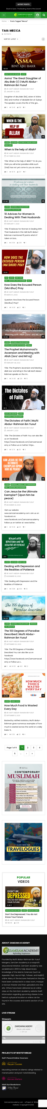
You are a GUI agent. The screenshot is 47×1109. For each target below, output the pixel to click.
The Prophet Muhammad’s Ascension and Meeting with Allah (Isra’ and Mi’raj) (21, 353)
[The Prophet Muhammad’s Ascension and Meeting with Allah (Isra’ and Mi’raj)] (23, 326)
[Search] (44, 15)
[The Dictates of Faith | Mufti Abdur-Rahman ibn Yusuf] (23, 398)
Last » (32, 753)
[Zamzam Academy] (23, 15)
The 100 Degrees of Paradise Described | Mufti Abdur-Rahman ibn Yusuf (21, 634)
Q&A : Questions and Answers (15, 281)
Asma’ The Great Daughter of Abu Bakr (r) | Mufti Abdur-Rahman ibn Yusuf (22, 82)
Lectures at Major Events (27, 142)
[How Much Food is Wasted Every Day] (23, 685)
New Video (8, 145)
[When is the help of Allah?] (23, 126)
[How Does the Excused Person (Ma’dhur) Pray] (23, 262)
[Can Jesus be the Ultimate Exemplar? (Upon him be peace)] (23, 468)
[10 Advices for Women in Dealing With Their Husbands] (23, 191)
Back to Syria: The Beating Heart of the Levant (23, 9)
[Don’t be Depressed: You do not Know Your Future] (23, 896)
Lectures (14, 142)
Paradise (33, 624)
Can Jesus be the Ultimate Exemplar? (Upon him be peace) (20, 495)
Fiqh (6, 278)
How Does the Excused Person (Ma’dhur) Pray (22, 286)
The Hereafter (9, 627)
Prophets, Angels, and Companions (23, 485)
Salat (29, 281)
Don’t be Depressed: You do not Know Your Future (21, 916)
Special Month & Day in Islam (15, 345)
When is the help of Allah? (20, 149)
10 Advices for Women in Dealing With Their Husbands (22, 215)
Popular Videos (33, 910)
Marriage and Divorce (13, 210)
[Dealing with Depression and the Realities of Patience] (23, 546)
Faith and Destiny (11, 414)
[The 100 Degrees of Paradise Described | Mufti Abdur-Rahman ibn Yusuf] (23, 608)
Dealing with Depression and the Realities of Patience (22, 567)
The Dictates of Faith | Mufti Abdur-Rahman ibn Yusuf (21, 422)
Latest (23, 74)
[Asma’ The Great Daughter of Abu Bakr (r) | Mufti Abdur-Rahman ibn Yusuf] (23, 58)
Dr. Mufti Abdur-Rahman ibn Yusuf (20, 89)
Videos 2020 (15, 701)
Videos (29, 345)
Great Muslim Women (12, 74)
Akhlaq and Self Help (13, 910)
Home (4, 21)
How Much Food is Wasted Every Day (20, 707)
